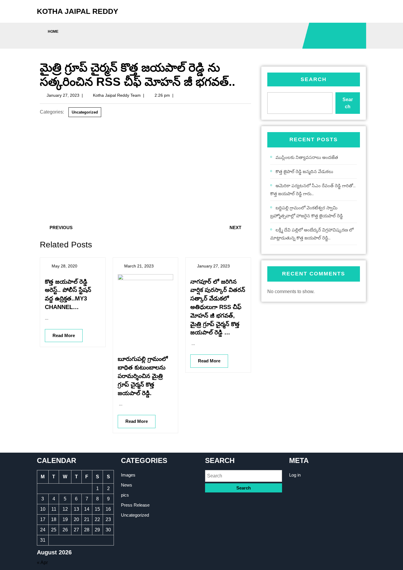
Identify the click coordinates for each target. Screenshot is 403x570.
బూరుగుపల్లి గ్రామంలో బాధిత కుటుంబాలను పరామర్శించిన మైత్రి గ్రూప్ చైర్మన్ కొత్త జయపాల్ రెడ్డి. (143, 376)
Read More (60, 333)
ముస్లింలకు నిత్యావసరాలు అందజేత (307, 157)
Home (53, 31)
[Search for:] (243, 475)
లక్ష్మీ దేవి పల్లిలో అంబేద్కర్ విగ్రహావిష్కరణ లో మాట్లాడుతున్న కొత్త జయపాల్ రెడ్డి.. (311, 233)
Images (128, 474)
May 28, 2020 (64, 266)
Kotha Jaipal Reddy (77, 11)
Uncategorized (85, 112)
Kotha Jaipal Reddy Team (117, 95)
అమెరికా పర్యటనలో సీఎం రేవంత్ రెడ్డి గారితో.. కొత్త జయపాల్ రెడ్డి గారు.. (313, 189)
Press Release (135, 504)
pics (125, 494)
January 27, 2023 (63, 95)
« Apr (42, 562)
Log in (295, 474)
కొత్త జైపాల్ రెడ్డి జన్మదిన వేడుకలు (304, 171)
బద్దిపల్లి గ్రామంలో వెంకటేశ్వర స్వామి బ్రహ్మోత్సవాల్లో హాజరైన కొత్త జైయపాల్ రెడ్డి (306, 211)
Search (314, 79)
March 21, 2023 (139, 266)
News (126, 484)
